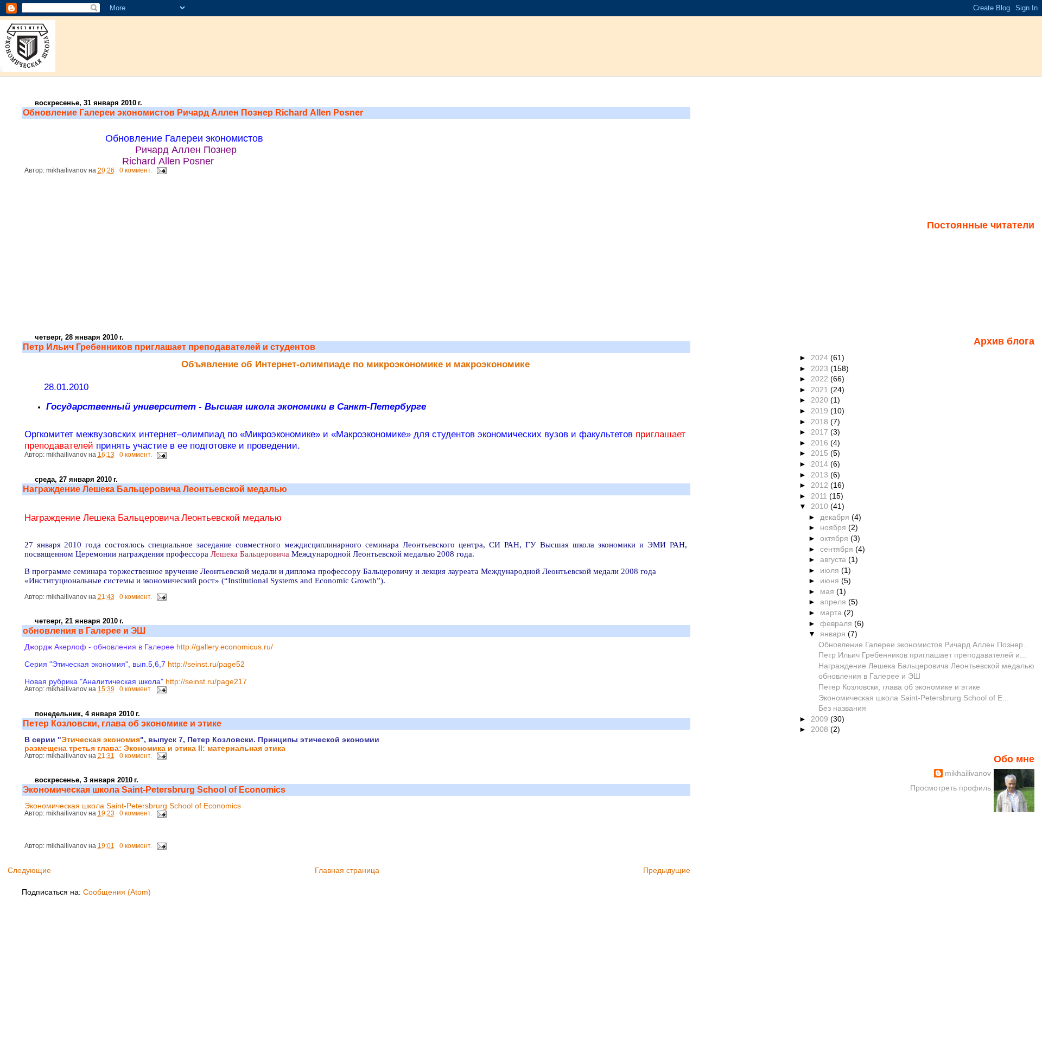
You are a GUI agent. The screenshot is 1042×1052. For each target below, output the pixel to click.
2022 (820, 378)
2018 (820, 421)
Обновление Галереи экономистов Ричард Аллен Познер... (924, 644)
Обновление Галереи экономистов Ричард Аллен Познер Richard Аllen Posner (193, 112)
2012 (820, 485)
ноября (834, 527)
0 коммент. (135, 170)
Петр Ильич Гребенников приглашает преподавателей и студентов (169, 347)
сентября (837, 549)
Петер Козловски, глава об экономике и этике (122, 723)
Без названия (842, 708)
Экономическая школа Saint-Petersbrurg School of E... (913, 697)
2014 (820, 464)
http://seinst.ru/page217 (206, 681)
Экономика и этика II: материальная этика (204, 748)
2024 (820, 357)
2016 (820, 442)
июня (830, 580)
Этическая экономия (100, 739)
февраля (837, 623)
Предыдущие (666, 870)
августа (834, 559)
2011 (820, 496)
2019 (820, 410)
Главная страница (347, 870)
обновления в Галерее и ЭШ (84, 630)
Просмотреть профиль (950, 787)
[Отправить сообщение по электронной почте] (160, 170)
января (834, 633)
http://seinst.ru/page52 (206, 664)
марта (832, 612)
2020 (820, 400)
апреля (834, 601)
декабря (836, 517)
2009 (820, 719)
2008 (820, 729)
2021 (820, 389)
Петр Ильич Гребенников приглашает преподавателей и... (922, 655)
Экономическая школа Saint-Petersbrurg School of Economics (154, 789)
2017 (820, 432)
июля (830, 570)
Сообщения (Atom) (117, 892)
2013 (820, 474)
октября (835, 538)
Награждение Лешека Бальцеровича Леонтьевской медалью (155, 489)
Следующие (29, 870)
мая (828, 591)
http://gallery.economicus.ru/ (224, 646)
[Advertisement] (103, 258)
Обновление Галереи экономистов (185, 138)
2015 (820, 453)
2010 (820, 506)
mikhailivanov (968, 773)
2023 (820, 368)
